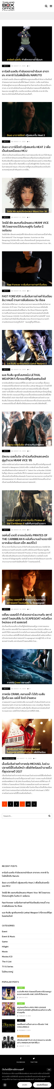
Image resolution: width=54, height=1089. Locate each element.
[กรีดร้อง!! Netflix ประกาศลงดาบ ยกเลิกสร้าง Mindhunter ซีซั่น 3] (8, 1041)
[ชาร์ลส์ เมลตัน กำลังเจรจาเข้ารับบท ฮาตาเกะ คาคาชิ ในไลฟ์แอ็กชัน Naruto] (27, 43)
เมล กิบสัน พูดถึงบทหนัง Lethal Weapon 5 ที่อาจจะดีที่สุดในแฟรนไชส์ (24, 377)
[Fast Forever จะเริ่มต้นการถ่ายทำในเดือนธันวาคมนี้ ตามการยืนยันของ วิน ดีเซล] (27, 268)
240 (28, 804)
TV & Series (7, 966)
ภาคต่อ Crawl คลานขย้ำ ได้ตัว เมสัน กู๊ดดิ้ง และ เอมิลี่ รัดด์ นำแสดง (23, 696)
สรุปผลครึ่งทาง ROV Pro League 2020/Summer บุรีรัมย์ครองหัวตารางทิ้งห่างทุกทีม (34, 1010)
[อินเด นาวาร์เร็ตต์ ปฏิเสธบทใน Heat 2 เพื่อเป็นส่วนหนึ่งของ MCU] (27, 119)
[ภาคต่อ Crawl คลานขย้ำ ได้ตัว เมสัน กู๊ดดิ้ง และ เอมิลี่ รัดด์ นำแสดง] (27, 666)
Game (5, 941)
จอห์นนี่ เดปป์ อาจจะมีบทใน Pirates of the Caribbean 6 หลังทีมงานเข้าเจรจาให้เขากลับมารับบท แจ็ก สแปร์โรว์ (27, 539)
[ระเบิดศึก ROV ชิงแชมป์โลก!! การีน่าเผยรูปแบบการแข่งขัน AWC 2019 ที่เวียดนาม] (8, 993)
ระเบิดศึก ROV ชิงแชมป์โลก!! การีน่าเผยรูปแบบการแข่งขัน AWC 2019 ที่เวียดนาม (34, 993)
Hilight (5, 946)
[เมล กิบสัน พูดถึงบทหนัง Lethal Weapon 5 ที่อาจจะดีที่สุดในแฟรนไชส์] (27, 347)
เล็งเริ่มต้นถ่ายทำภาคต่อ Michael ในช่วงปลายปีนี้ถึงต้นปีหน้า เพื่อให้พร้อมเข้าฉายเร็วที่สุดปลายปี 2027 (27, 767)
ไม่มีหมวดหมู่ (9, 758)
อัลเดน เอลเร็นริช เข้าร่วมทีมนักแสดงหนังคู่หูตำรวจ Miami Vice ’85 (25, 458)
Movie (6, 66)
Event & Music (8, 936)
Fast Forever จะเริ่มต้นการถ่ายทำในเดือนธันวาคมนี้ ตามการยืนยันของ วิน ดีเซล (27, 298)
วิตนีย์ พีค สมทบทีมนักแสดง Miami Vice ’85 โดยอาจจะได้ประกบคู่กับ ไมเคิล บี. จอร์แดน (25, 226)
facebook (21, 1062)
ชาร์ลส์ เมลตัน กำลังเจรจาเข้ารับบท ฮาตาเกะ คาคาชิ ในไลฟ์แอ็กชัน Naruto (25, 73)
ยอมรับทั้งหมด (42, 1084)
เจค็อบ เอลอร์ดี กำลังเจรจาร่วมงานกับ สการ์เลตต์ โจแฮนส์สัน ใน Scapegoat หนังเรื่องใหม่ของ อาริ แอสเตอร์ (27, 618)
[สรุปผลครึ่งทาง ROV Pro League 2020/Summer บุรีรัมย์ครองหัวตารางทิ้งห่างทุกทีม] (8, 1008)
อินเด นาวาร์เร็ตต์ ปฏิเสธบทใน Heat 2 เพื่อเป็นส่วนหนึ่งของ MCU (26, 149)
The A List (6, 961)
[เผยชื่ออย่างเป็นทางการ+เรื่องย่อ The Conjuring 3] (8, 1025)
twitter (33, 1062)
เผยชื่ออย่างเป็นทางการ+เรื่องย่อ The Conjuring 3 (32, 1025)
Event (4, 931)
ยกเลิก (24, 1084)
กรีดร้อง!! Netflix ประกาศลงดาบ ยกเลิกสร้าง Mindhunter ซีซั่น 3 (34, 1041)
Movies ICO (7, 956)
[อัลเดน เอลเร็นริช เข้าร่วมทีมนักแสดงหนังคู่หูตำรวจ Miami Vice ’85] (27, 429)
